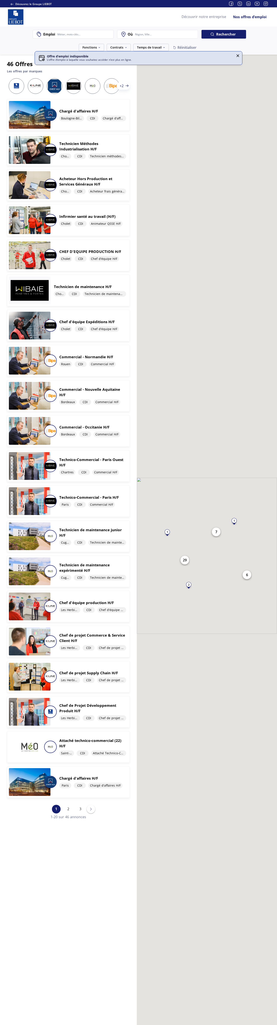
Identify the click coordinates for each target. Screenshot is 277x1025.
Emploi (49, 34)
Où (130, 34)
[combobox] (84, 34)
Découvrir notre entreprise (204, 16)
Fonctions (89, 47)
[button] (237, 55)
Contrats (116, 47)
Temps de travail (149, 47)
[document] (68, 115)
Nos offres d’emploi (250, 17)
